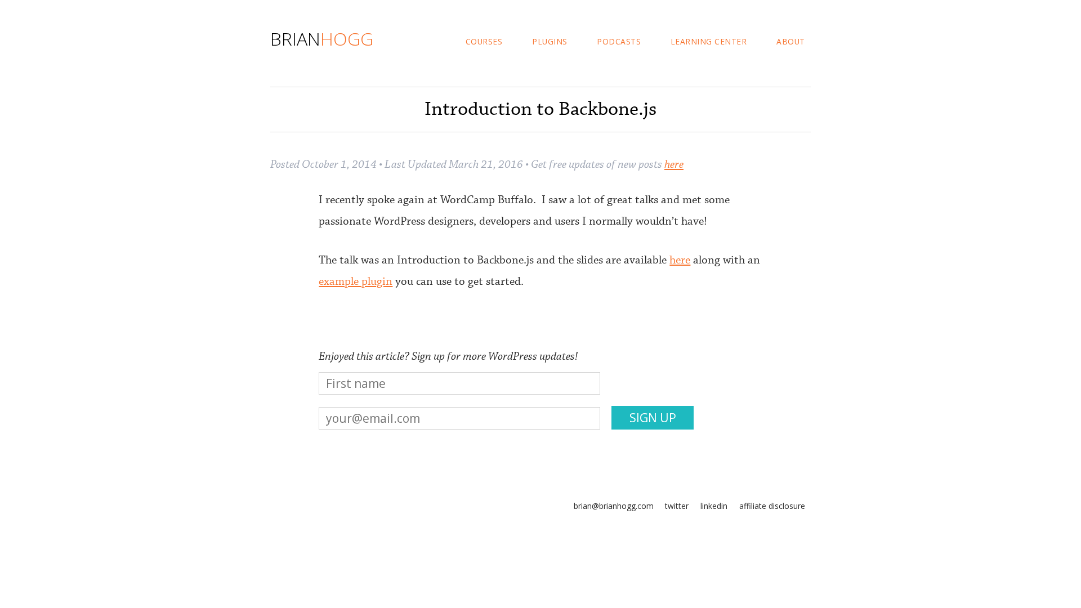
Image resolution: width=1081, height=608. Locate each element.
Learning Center (709, 41)
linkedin (713, 505)
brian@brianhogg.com (614, 505)
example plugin (355, 281)
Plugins (550, 41)
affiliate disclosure (772, 505)
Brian (321, 38)
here (674, 164)
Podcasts (619, 41)
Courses (484, 41)
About (790, 41)
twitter (677, 505)
